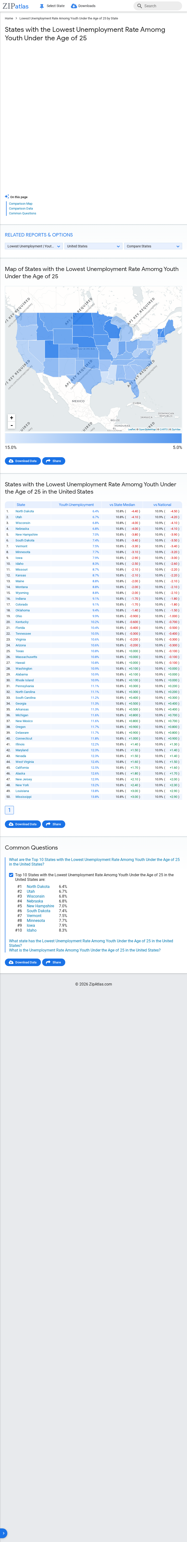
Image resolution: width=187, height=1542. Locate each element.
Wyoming (22, 593)
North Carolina (25, 692)
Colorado (22, 604)
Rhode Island (25, 680)
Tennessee (23, 633)
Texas (20, 651)
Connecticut (24, 738)
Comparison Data (21, 208)
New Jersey (24, 779)
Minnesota (23, 552)
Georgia (21, 703)
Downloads (86, 6)
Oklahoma (23, 610)
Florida (20, 628)
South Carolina (26, 697)
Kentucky (22, 622)
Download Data (26, 461)
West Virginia (25, 762)
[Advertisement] (93, 85)
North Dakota (25, 511)
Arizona (21, 645)
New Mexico (24, 721)
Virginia (21, 639)
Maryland (22, 750)
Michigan (22, 715)
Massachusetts (26, 657)
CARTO (164, 429)
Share (57, 461)
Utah (19, 517)
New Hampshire (27, 534)
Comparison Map (20, 203)
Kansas (21, 575)
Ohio (19, 616)
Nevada (21, 756)
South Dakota (25, 540)
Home (9, 18)
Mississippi (23, 797)
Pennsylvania (25, 686)
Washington (24, 668)
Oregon (21, 727)
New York (22, 785)
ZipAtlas (176, 429)
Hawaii (20, 663)
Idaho (19, 563)
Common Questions (22, 213)
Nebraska (22, 529)
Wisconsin (23, 523)
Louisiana (22, 791)
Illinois (20, 744)
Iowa (19, 558)
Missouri (22, 569)
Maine (20, 581)
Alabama (22, 674)
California (22, 767)
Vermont (21, 546)
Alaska (20, 773)
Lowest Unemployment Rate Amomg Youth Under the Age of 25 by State (68, 18)
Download (172, 282)
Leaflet (131, 429)
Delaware (22, 732)
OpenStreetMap (147, 429)
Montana (22, 587)
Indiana (21, 598)
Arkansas (22, 709)
